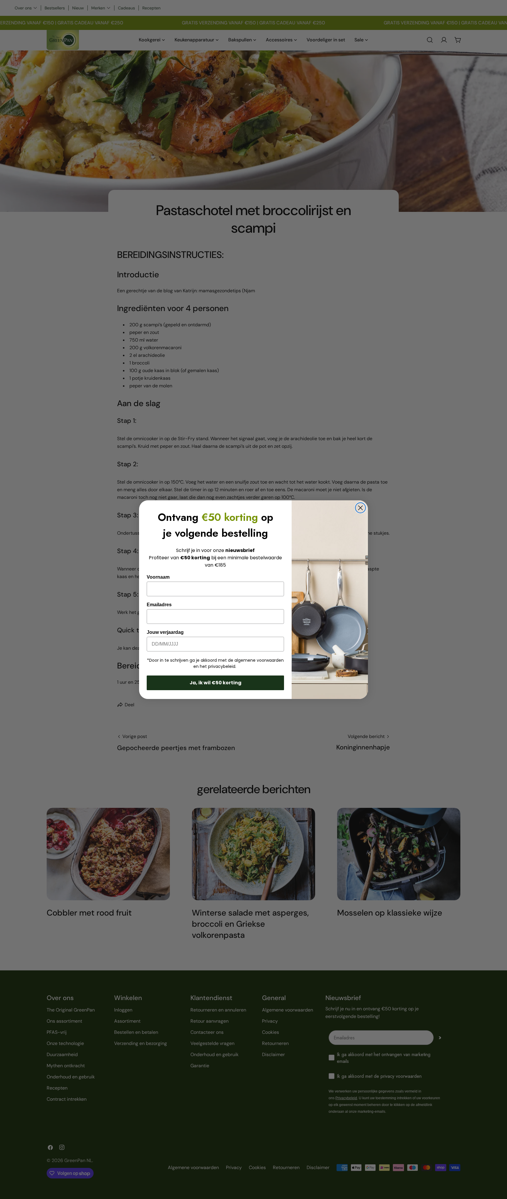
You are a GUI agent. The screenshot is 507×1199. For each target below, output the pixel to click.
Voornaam (158, 577)
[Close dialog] (360, 508)
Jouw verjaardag (165, 632)
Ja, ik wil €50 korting (215, 682)
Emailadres (159, 604)
